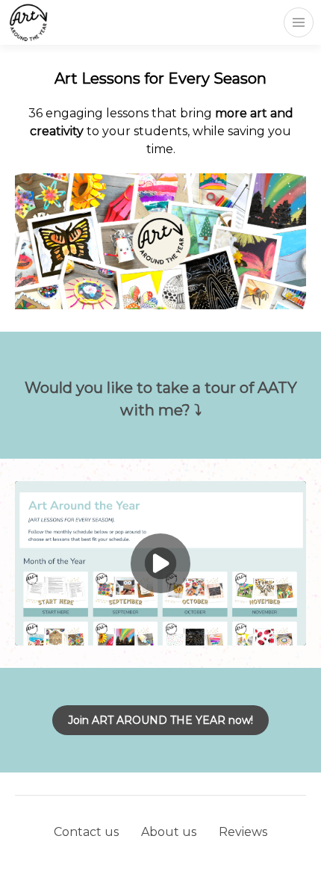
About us (168, 832)
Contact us (86, 832)
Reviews (243, 832)
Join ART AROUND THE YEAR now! (160, 720)
